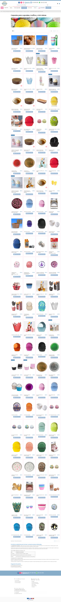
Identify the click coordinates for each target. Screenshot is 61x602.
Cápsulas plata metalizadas (51, 212)
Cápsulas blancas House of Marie (52, 232)
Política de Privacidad (35, 583)
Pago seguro (34, 584)
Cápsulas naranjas (27, 414)
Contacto (33, 586)
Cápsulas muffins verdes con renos (14, 515)
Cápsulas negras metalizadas (51, 150)
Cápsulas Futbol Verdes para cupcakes (53, 129)
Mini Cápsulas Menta (39, 434)
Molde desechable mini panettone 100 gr (28, 49)
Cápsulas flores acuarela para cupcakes (39, 130)
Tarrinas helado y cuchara (52, 49)
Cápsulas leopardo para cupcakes (40, 475)
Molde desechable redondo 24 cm (27, 109)
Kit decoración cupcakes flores (51, 335)
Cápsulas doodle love (27, 474)
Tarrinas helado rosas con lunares (27, 375)
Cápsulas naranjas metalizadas (14, 355)
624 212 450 (44, 2)
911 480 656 (35, 2)
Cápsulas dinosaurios (39, 314)
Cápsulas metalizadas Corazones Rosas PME (52, 273)
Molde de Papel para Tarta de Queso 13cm (40, 150)
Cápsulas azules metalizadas (39, 335)
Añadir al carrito (42, 71)
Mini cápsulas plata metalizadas (52, 375)
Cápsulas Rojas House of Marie (52, 171)
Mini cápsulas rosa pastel (39, 395)
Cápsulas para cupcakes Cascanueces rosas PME (14, 273)
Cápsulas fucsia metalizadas (26, 355)
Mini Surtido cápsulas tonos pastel (27, 515)
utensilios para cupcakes (29, 561)
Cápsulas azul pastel (27, 211)
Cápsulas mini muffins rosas (52, 69)
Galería (27, 2)
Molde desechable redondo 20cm (14, 89)
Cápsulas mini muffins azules (27, 89)
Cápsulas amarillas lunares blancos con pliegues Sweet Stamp (40, 69)
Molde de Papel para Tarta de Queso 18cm (40, 191)
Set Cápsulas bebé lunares (14, 435)
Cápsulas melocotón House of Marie (27, 455)
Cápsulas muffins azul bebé (40, 171)
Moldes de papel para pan (15, 495)
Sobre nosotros (34, 585)
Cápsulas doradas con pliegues (40, 294)
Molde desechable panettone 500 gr (14, 232)
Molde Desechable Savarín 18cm (14, 69)
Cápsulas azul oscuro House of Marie (15, 252)
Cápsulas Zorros (14, 129)
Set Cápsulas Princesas (53, 414)
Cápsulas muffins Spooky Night (52, 294)
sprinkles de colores (46, 561)
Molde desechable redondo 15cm (27, 150)
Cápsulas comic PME (52, 514)
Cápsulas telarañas (27, 251)
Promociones (17, 580)
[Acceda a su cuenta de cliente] (57, 3)
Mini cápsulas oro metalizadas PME (39, 375)
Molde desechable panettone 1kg (14, 49)
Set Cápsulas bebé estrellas (27, 435)
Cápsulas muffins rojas (15, 334)
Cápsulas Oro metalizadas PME (27, 171)
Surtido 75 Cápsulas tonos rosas (39, 515)
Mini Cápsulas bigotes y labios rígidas (40, 252)
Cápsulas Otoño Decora (53, 494)
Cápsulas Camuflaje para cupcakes (39, 535)
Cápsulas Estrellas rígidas (39, 89)
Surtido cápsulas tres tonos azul (27, 294)
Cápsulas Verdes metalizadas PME (51, 355)
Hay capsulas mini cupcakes (16, 566)
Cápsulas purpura (27, 231)
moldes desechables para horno (38, 561)
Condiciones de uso (35, 582)
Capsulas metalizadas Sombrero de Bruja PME (40, 273)
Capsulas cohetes (14, 414)
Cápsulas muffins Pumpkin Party (14, 314)
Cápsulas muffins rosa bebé (27, 335)
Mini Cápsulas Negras (39, 231)
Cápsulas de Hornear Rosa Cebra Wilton (14, 212)
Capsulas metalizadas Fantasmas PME (52, 535)
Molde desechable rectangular (39, 109)
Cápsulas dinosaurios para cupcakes (52, 475)
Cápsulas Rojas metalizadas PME (14, 171)
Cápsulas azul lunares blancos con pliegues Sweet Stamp (15, 191)
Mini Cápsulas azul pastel (52, 395)
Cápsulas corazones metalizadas (52, 455)
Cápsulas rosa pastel (39, 211)
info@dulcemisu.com (18, 593)
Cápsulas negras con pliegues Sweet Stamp (52, 89)
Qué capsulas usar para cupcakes (17, 565)
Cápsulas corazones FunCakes (14, 475)
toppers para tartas (53, 561)
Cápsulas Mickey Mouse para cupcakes (15, 294)
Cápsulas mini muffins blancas (27, 69)
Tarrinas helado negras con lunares (15, 375)
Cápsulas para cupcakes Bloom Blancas (26, 315)
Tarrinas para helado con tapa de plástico (14, 395)
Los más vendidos (18, 582)
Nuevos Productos (18, 581)
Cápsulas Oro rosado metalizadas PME (27, 495)
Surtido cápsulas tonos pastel (40, 495)
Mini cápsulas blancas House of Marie (40, 415)
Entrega (33, 581)
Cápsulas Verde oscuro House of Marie (40, 455)
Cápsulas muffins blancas (52, 314)
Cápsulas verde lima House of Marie (52, 435)
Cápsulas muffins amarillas (52, 191)
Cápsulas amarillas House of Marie (14, 455)
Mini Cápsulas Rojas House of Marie (27, 129)
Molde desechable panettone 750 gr (39, 49)
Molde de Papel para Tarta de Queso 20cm (15, 109)
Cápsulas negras (39, 354)
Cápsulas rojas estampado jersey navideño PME (27, 273)
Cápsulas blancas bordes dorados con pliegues (27, 191)
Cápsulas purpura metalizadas (27, 395)
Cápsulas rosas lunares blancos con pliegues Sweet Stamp (15, 151)
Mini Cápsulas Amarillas (53, 109)
